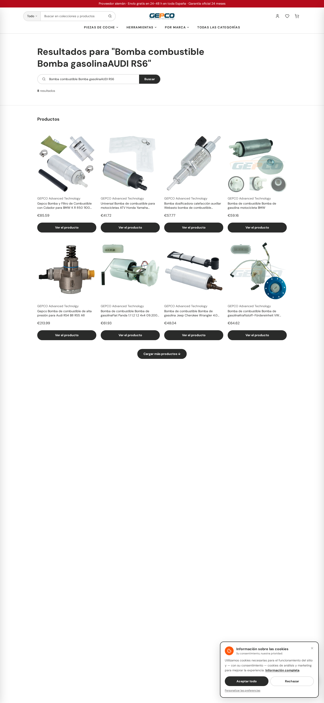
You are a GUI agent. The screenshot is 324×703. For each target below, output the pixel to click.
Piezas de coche (99, 27)
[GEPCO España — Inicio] (162, 16)
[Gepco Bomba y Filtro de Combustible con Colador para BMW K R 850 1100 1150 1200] (66, 163)
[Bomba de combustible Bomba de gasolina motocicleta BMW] (257, 163)
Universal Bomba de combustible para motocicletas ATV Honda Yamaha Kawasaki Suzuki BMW (128, 205)
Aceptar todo (246, 681)
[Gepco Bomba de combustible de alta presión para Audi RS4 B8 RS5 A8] (66, 270)
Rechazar (292, 681)
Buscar (149, 79)
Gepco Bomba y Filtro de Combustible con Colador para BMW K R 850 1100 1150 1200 (64, 205)
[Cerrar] (312, 648)
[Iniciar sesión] (277, 16)
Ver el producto (67, 227)
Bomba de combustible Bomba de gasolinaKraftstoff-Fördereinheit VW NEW (253, 313)
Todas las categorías (218, 27)
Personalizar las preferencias (242, 690)
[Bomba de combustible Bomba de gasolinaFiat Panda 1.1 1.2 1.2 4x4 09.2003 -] (130, 270)
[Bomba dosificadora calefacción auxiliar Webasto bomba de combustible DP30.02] (193, 163)
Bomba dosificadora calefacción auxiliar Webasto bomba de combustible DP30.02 (192, 205)
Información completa (282, 670)
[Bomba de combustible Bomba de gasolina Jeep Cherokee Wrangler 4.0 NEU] (193, 270)
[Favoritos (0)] (287, 16)
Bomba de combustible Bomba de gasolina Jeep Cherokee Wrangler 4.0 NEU (191, 313)
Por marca (175, 27)
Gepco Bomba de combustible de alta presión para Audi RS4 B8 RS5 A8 (64, 313)
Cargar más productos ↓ (162, 354)
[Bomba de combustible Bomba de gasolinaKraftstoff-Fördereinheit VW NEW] (257, 270)
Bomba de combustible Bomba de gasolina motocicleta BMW (252, 205)
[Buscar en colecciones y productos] (110, 16)
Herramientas (140, 27)
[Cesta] (297, 16)
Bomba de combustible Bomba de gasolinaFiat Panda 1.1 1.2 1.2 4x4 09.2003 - (130, 313)
